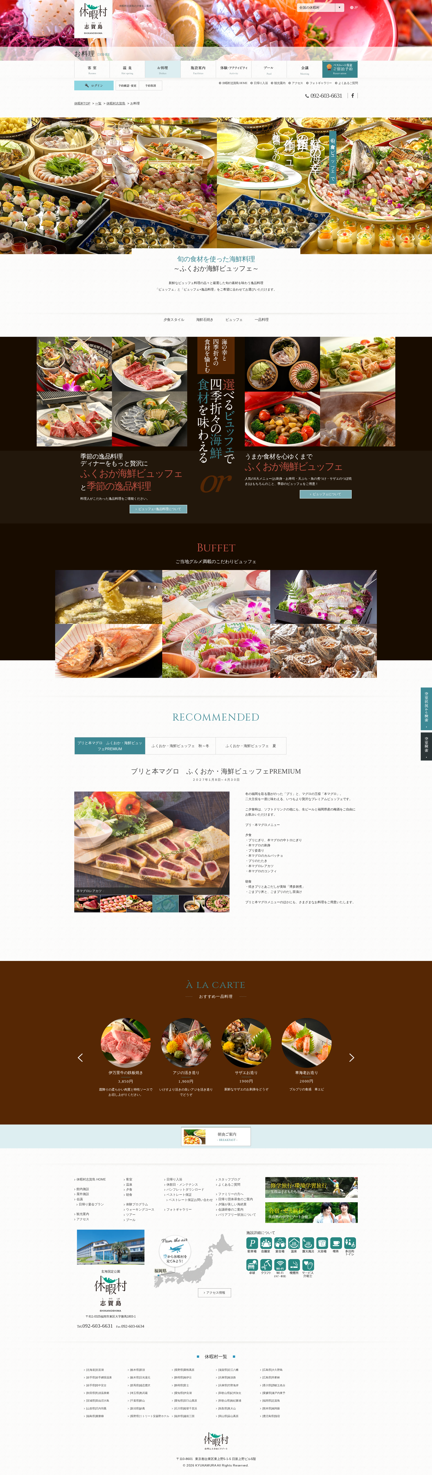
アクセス (297, 83)
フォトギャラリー (321, 83)
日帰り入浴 (261, 83)
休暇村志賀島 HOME (235, 83)
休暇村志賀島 (115, 103)
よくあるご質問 (348, 83)
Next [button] (351, 1058)
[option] (152, 843)
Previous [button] (80, 1058)
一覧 (98, 103)
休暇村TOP (82, 103)
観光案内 (279, 83)
